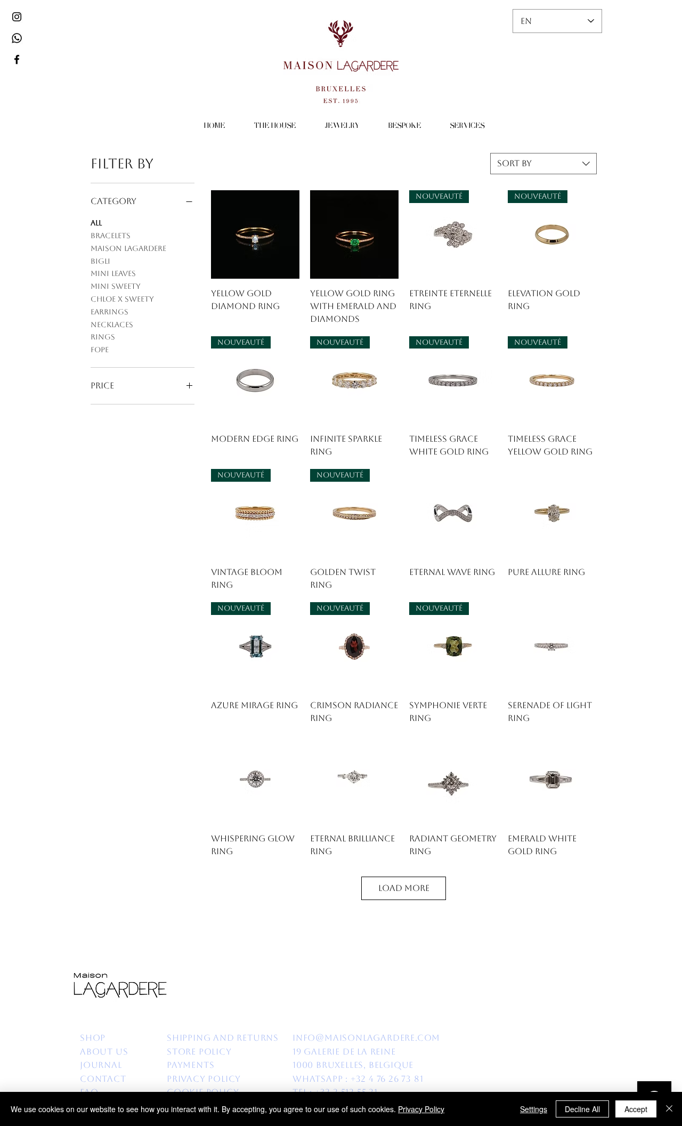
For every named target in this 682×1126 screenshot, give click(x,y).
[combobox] (543, 163)
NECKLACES (112, 324)
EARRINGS (109, 311)
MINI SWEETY (116, 286)
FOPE (100, 349)
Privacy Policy (421, 1109)
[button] (274, 127)
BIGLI (100, 261)
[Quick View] (255, 234)
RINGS (103, 337)
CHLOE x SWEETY (122, 299)
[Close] (669, 1108)
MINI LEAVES (113, 273)
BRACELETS (111, 235)
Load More (403, 888)
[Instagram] (17, 17)
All (96, 222)
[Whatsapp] (17, 38)
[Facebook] (17, 59)
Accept (635, 1109)
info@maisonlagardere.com (366, 1038)
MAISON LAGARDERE (128, 248)
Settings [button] (533, 1109)
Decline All (582, 1109)
